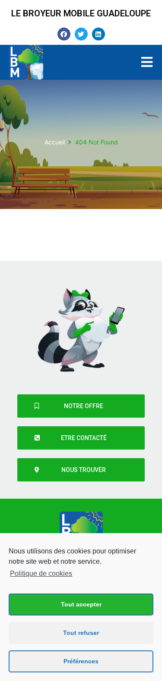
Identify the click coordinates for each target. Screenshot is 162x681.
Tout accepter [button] (81, 604)
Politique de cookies (41, 573)
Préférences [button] (81, 661)
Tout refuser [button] (81, 632)
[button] (81, 406)
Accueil (54, 142)
